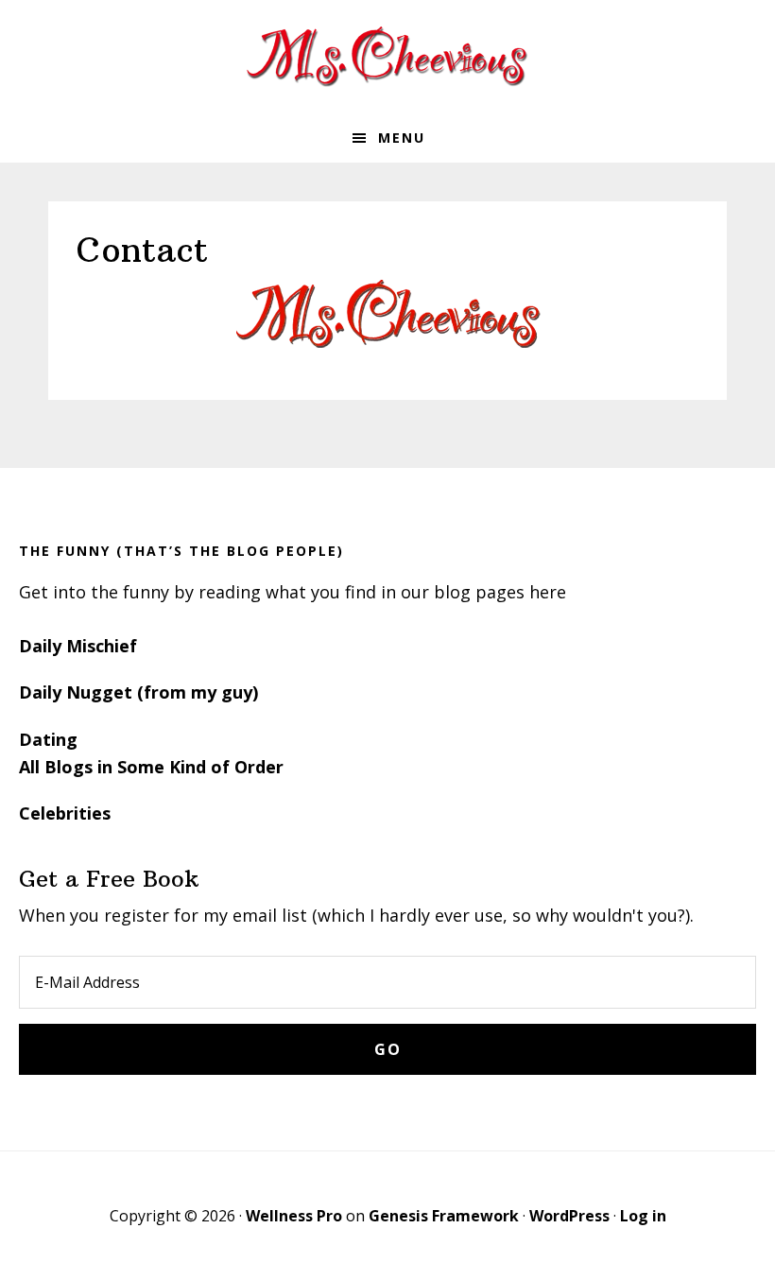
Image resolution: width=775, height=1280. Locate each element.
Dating (48, 739)
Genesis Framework (444, 1215)
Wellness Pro (294, 1215)
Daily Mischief (78, 645)
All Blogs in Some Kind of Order (151, 766)
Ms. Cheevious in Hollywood (387, 57)
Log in (643, 1215)
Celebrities (65, 813)
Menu (401, 138)
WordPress (569, 1215)
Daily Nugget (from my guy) (138, 692)
